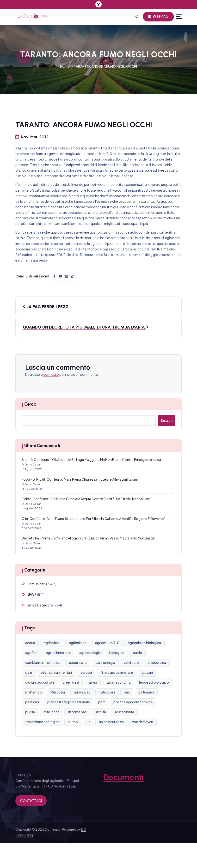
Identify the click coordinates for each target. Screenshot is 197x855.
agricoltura (78, 643)
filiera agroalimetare (116, 672)
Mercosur (57, 692)
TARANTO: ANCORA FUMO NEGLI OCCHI (105, 66)
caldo (137, 653)
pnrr (101, 702)
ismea (92, 682)
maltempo (33, 692)
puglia (30, 712)
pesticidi (32, 702)
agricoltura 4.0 (107, 643)
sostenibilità (124, 712)
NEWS (32, 594)
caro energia (105, 662)
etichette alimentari (56, 672)
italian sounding (118, 682)
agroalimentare (58, 653)
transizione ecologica (42, 722)
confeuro (131, 662)
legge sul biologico (154, 682)
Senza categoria (40, 605)
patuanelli (146, 692)
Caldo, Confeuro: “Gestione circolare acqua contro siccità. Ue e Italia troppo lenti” (87, 499)
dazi (28, 672)
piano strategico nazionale (68, 702)
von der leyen (142, 722)
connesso (51, 374)
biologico (116, 653)
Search (167, 420)
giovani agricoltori (39, 682)
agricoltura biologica (144, 643)
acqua (30, 643)
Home (65, 66)
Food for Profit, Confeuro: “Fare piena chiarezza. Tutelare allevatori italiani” (80, 479)
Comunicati (36, 584)
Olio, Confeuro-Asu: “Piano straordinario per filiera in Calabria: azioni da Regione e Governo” (93, 519)
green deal (70, 682)
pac (127, 692)
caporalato (78, 662)
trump (73, 722)
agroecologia (90, 653)
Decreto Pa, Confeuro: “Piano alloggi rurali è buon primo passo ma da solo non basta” (88, 538)
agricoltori (52, 643)
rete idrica (51, 712)
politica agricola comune (133, 702)
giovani (147, 672)
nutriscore (107, 692)
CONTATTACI (31, 801)
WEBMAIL (160, 16)
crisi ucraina (157, 662)
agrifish (31, 653)
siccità (100, 712)
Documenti (123, 777)
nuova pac (82, 692)
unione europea (111, 722)
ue (88, 722)
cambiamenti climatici (43, 662)
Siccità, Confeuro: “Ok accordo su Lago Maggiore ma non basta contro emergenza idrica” (92, 460)
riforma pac (77, 712)
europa (86, 672)
